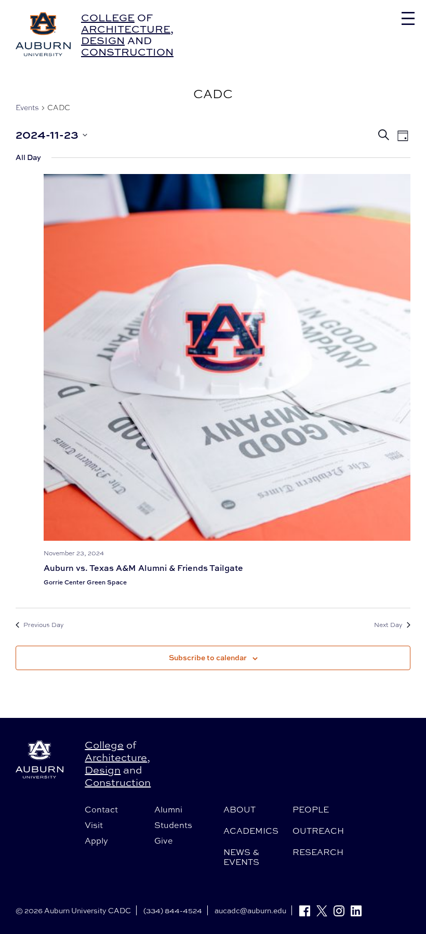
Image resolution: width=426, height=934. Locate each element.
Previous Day (43, 625)
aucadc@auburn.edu (250, 910)
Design (103, 40)
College (108, 17)
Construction (127, 52)
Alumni (168, 809)
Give (163, 840)
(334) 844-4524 (172, 910)
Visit (94, 825)
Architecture (125, 29)
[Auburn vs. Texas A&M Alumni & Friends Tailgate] (227, 357)
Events (27, 107)
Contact (101, 809)
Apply (96, 840)
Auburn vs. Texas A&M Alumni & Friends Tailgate (143, 567)
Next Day (388, 625)
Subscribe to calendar (208, 657)
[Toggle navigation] (408, 18)
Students (173, 825)
